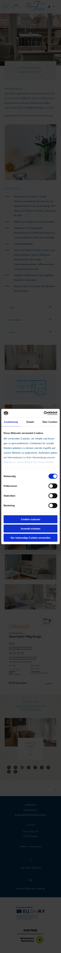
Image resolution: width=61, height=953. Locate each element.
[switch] (52, 486)
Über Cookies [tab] (49, 422)
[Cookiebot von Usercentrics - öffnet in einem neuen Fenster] (43, 413)
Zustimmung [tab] (11, 422)
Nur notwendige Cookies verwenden (30, 537)
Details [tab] (30, 422)
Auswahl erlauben (30, 528)
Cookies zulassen (30, 519)
